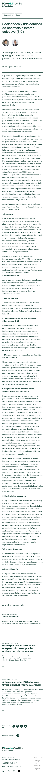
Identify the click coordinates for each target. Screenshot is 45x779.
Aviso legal (37, 757)
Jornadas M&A (10, 616)
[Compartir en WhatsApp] (17, 726)
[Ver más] (3, 630)
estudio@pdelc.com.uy (11, 766)
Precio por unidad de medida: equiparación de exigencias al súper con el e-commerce (19, 648)
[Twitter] (9, 771)
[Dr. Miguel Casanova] (5, 42)
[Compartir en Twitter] (21, 726)
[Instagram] (14, 771)
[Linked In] (3, 771)
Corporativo (8, 15)
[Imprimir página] (17, 735)
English (36, 768)
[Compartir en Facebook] (13, 726)
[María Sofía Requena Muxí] (15, 42)
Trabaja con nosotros (37, 762)
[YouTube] (19, 771)
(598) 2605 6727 (9, 763)
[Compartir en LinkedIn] (25, 726)
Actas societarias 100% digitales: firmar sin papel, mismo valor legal (21, 683)
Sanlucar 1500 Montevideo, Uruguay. (11, 758)
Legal (18, 15)
